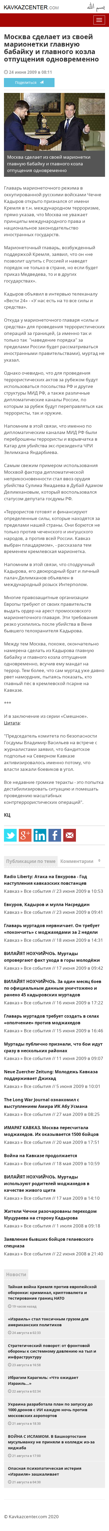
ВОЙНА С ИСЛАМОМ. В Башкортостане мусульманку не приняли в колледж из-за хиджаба (51, 1446)
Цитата (12, 723)
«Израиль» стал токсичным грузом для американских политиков (48, 1325)
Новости (16, 1274)
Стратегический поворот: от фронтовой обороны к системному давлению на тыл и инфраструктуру (52, 1355)
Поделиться (27, 82)
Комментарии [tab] (80, 861)
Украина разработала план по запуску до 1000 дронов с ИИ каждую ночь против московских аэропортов (50, 1413)
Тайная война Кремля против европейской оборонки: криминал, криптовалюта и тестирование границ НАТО (52, 1296)
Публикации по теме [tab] (31, 861)
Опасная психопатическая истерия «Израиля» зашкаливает (44, 1474)
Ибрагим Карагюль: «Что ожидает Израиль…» (43, 1384)
